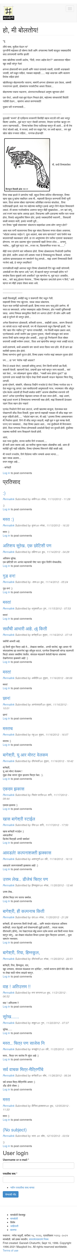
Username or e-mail (16, 1159)
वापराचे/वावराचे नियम (38, 1239)
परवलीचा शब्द (10, 1173)
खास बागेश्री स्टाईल (19, 818)
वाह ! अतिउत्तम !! (17, 986)
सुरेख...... (11, 1016)
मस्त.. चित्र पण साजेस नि (24, 1042)
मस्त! (7, 602)
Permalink (8, 499)
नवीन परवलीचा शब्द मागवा (22, 1187)
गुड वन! (9, 575)
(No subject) (15, 1129)
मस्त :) (8, 519)
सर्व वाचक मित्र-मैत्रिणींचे (23, 1069)
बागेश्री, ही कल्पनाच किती (23, 911)
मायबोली (14, 1218)
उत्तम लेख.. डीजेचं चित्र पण (25, 879)
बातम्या (13, 1230)
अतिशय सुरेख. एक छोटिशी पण (27, 545)
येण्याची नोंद (10, 1194)
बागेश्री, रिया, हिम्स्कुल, (21, 952)
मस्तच (8, 728)
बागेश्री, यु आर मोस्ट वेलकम (25, 754)
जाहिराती (14, 1226)
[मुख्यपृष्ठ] (8, 12)
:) (4, 492)
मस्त (6, 1099)
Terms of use (10, 1250)
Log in (6, 473)
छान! (6, 698)
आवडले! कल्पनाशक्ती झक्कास (27, 852)
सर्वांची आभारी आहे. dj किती (25, 628)
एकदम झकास (13, 788)
